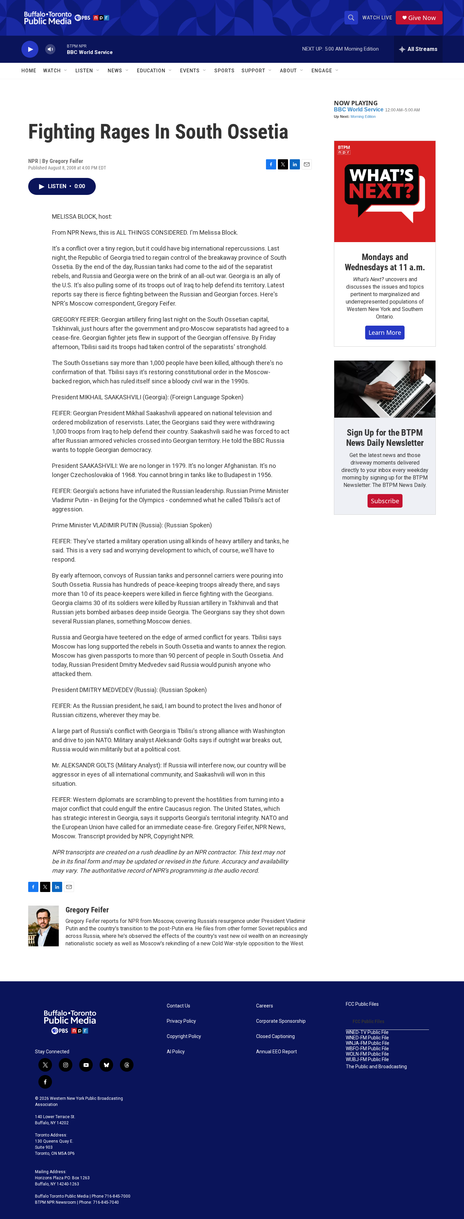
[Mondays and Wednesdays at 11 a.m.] (384, 191)
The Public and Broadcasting (376, 1066)
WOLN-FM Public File (367, 1054)
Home (28, 70)
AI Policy (176, 1051)
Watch (52, 70)
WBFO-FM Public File (367, 1048)
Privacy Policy (181, 1021)
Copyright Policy (184, 1036)
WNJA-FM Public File (367, 1043)
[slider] (61, 49)
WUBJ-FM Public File (367, 1059)
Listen (84, 70)
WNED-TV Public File (367, 1032)
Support (253, 70)
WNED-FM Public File (367, 1037)
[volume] (50, 49)
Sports (224, 70)
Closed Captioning (275, 1036)
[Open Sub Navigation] (66, 70)
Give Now (422, 17)
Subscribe (385, 501)
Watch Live (377, 17)
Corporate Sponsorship (281, 1021)
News (115, 70)
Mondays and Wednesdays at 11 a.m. (385, 262)
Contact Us (178, 1005)
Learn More (385, 332)
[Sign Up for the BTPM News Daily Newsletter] (384, 389)
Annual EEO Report (276, 1051)
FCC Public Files (362, 1004)
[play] (29, 49)
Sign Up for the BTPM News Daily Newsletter (385, 437)
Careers (264, 1005)
